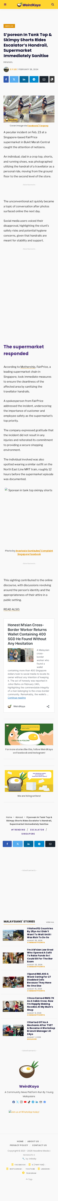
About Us (33, 1141)
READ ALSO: (12, 609)
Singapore (28, 833)
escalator (37, 829)
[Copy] (52, 79)
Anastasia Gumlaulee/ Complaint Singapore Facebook (34, 552)
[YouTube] (25, 1102)
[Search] (52, 4)
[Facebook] (6, 79)
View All (50, 922)
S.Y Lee (13, 69)
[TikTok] (29, 1102)
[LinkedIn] (24, 79)
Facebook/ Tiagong (37, 125)
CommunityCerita (36, 943)
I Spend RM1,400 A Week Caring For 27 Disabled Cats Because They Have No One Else (39, 979)
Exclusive (32, 1039)
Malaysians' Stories (19, 921)
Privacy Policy (19, 1145)
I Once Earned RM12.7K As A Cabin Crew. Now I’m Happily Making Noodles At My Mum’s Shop (40, 1004)
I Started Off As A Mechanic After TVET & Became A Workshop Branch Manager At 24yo (41, 1028)
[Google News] (44, 1102)
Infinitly (32, 1158)
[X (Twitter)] (14, 79)
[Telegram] (34, 79)
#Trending (18, 829)
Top (30, 1179)
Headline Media (41, 1150)
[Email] (43, 79)
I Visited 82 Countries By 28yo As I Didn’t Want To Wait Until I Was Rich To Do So (40, 933)
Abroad (9, 26)
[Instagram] (21, 1102)
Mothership (27, 366)
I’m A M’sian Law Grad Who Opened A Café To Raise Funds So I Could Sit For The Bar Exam (40, 955)
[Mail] (40, 1102)
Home (9, 817)
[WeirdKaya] (29, 4)
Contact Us (39, 1145)
